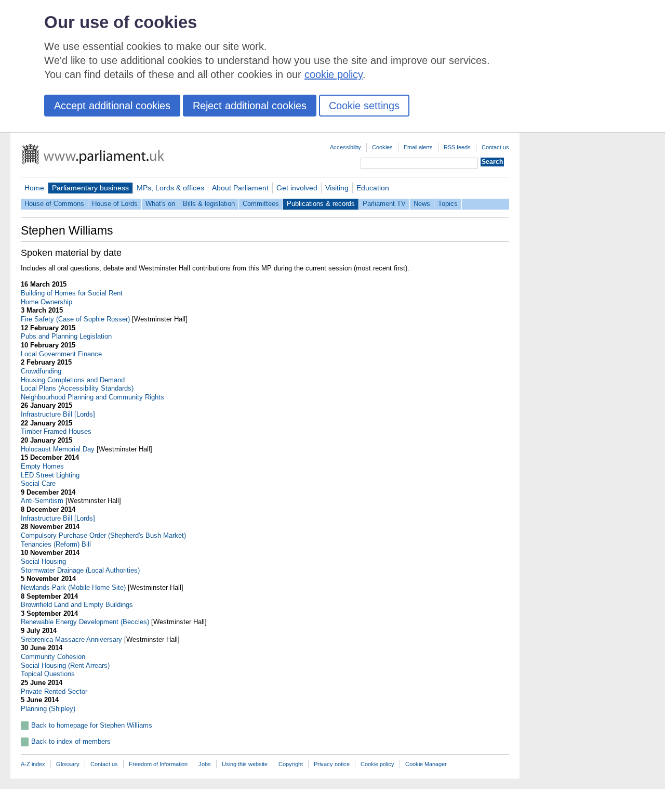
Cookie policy (377, 764)
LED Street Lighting (50, 475)
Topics (448, 204)
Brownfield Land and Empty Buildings (77, 605)
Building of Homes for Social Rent (72, 293)
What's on (160, 204)
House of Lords (115, 204)
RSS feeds (457, 147)
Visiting (337, 188)
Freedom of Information (158, 764)
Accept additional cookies (112, 105)
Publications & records (321, 204)
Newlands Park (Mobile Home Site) (73, 587)
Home (34, 188)
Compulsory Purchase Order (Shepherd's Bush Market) (103, 535)
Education (372, 188)
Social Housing (43, 561)
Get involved (296, 188)
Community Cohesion (53, 657)
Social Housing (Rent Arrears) (65, 665)
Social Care (38, 483)
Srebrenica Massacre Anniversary (71, 639)
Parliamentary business (90, 188)
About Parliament (240, 188)
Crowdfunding (41, 371)
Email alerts (418, 147)
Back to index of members (71, 741)
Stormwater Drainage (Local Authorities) (80, 570)
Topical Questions (48, 674)
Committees (261, 204)
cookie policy (333, 74)
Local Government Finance (61, 354)
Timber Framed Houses (56, 431)
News (422, 204)
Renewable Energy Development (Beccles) (85, 622)
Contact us (495, 147)
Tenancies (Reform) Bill (56, 544)
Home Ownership (46, 302)
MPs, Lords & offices (170, 188)
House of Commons (54, 204)
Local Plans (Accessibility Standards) (77, 388)
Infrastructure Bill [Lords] (58, 414)
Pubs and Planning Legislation (66, 336)
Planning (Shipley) (48, 709)
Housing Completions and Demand (73, 380)
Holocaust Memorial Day (58, 449)
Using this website (245, 764)
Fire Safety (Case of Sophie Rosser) (75, 319)
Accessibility (345, 147)
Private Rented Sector (54, 691)
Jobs (204, 764)
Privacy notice (332, 764)
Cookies (382, 147)
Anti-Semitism (42, 501)
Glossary (67, 764)
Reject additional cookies (250, 105)
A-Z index (33, 764)
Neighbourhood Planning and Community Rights (92, 397)
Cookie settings (364, 105)
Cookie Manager (426, 764)
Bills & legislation (209, 204)
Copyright (290, 764)
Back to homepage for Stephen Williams (91, 725)
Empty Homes (42, 466)
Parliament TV (384, 204)
